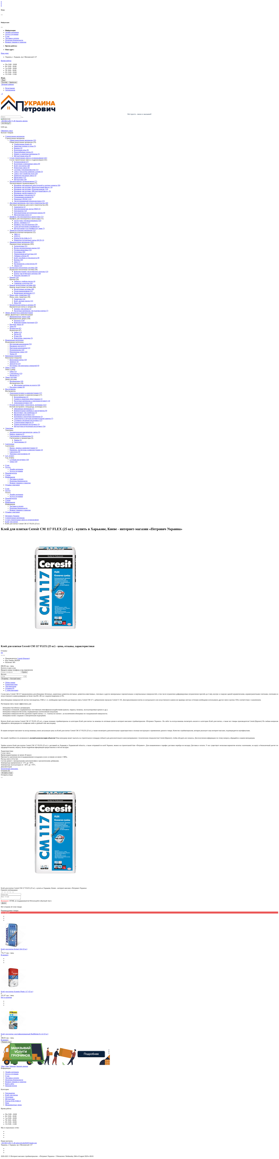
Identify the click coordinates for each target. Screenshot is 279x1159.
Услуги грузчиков (11, 34)
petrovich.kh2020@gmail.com (26, 1143)
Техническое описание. (9, 769)
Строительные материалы (15, 518)
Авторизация (10, 90)
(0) (2, 653)
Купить (24, 672)
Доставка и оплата (12, 38)
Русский (4, 82)
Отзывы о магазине (12, 485)
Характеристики (11, 684)
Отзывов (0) (9, 688)
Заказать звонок (22, 121)
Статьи (7, 475)
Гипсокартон (10, 1093)
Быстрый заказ (15, 678)
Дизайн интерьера (12, 32)
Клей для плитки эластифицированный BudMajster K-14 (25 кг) (24, 1034)
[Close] (2, 777)
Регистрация (10, 88)
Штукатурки (10, 1099)
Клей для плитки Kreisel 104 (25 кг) (14, 949)
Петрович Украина (12, 516)
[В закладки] (2, 655)
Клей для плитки (11, 522)
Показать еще (6, 1042)
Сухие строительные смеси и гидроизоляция (22, 520)
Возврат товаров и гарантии (15, 42)
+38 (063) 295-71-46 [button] (8, 1143)
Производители (11, 473)
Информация (10, 477)
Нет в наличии (6, 997)
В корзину (5, 678)
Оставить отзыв (7, 773)
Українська (12, 82)
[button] (5, 53)
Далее (4, 903)
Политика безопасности (14, 40)
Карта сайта (9, 1084)
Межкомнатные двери (13, 1105)
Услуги (7, 467)
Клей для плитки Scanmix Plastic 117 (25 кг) (17, 991)
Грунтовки (9, 1097)
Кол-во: (3, 674)
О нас (7, 36)
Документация (10, 686)
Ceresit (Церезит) (23, 658)
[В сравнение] (4, 655)
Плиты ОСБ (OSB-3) (13, 1101)
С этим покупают (11, 690)
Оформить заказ (7, 131)
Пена (7, 1103)
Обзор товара (10, 682)
